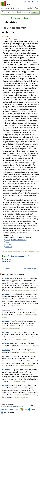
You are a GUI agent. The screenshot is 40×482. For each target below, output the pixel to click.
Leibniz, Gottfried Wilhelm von (15, 240)
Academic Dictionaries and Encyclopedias (19, 8)
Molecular (6, 278)
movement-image (30, 269)
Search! (35, 12)
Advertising (20, 406)
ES (33, 1)
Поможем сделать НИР (20, 256)
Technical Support (12, 406)
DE (29, 1)
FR (37, 1)
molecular (6, 294)
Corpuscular (6, 261)
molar (7, 242)
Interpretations (11, 22)
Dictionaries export (6, 409)
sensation (8, 247)
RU (25, 1)
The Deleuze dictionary (20, 18)
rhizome (8, 244)
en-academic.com (9, 3)
